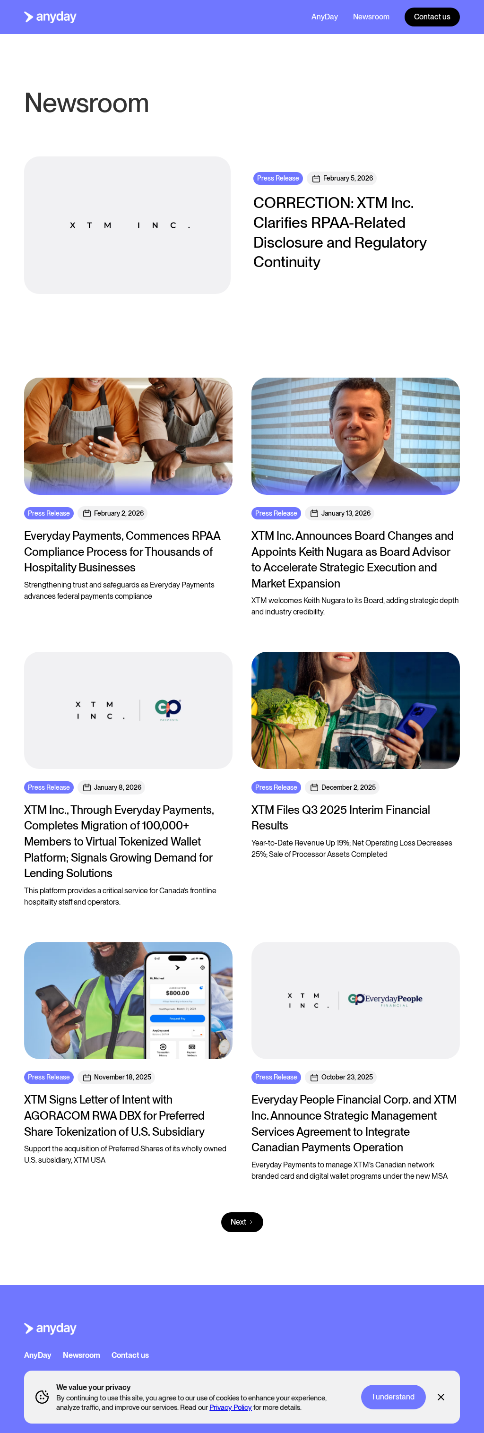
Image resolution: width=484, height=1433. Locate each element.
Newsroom (371, 16)
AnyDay (324, 16)
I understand (393, 1396)
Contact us (432, 16)
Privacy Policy (230, 1407)
